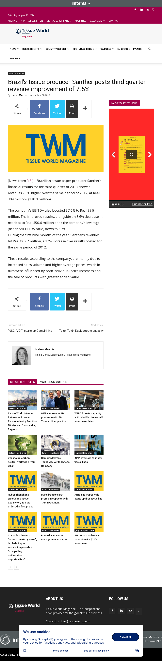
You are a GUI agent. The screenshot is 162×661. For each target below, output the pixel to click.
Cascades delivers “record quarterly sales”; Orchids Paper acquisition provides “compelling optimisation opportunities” (22, 547)
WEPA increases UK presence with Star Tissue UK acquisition (53, 417)
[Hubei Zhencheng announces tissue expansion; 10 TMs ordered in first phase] (22, 481)
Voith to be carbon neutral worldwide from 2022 (21, 462)
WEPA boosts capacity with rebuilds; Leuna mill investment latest (88, 417)
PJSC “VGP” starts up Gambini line (30, 330)
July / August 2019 (85, 530)
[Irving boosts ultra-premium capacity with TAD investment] (55, 481)
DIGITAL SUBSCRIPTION (59, 20)
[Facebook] (135, 9)
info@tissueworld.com (75, 621)
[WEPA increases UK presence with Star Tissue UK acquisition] (55, 400)
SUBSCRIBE (123, 48)
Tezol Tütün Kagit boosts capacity (81, 330)
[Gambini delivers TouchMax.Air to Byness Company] (55, 445)
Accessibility (7, 654)
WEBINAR (15, 58)
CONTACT (114, 20)
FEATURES (105, 48)
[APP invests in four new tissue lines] (89, 445)
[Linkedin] (142, 9)
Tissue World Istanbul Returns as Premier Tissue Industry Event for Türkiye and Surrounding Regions (22, 421)
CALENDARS (96, 20)
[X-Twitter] (153, 9)
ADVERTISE (80, 20)
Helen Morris (18, 95)
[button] (149, 49)
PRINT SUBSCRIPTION (32, 20)
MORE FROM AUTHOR (53, 381)
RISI (29, 180)
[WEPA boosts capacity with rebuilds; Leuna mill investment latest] (89, 400)
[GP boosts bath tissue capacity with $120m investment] (89, 522)
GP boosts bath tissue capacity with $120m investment (87, 539)
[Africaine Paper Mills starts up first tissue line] (89, 481)
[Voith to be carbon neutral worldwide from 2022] (22, 445)
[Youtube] (148, 9)
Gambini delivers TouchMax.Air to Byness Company (55, 462)
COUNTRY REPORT (55, 48)
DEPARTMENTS (30, 48)
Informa (81, 3)
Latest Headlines (16, 73)
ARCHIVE (12, 20)
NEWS (13, 48)
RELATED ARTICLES (22, 381)
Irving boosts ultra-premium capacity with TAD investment (54, 498)
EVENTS (137, 48)
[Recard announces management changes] (55, 522)
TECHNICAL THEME (83, 48)
